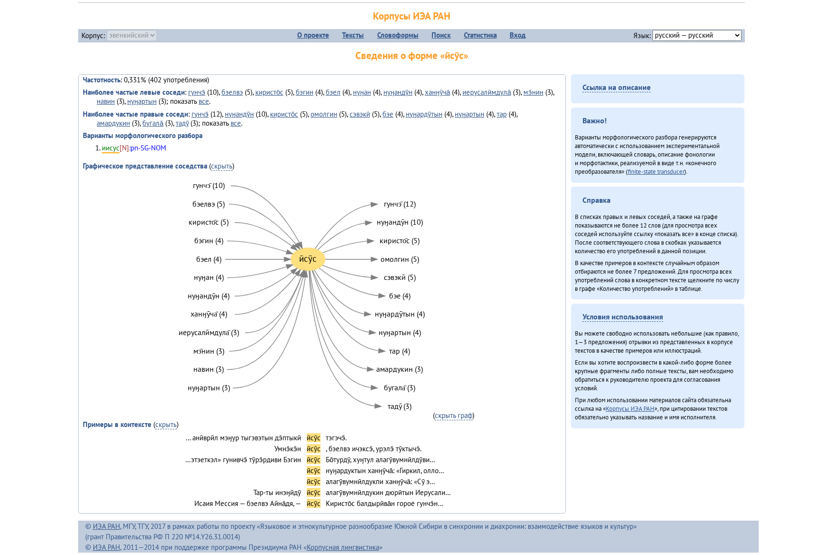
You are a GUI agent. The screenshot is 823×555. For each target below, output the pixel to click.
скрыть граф (453, 415)
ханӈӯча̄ (437, 92)
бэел (333, 92)
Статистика (480, 35)
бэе (387, 114)
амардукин (113, 123)
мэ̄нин (533, 92)
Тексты (353, 35)
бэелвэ (232, 92)
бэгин (304, 92)
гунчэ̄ (196, 92)
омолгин (324, 114)
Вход (518, 35)
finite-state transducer (656, 171)
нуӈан (362, 92)
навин (106, 101)
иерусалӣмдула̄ (486, 92)
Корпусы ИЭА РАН (412, 16)
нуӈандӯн (397, 92)
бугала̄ (152, 123)
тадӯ (182, 123)
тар (502, 114)
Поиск (441, 35)
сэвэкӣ (360, 114)
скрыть (221, 165)
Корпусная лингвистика (343, 547)
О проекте (313, 35)
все (204, 101)
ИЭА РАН (106, 526)
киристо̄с (269, 92)
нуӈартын (142, 101)
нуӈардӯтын (424, 114)
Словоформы (398, 35)
